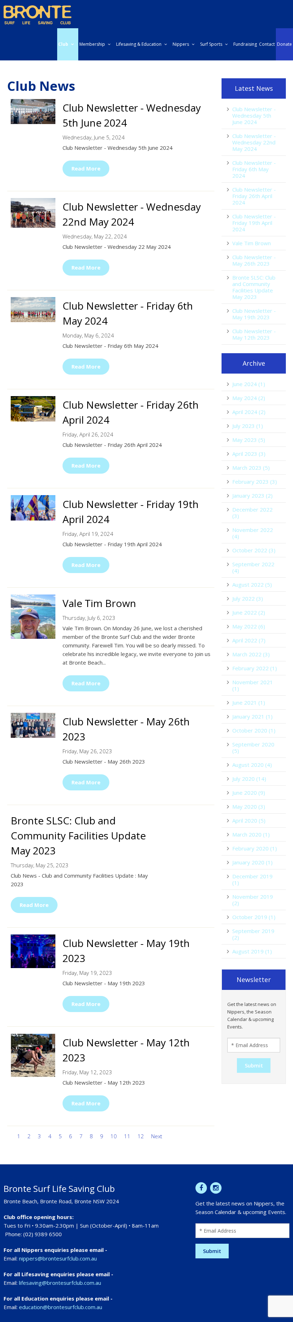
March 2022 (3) (251, 654)
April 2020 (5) (248, 820)
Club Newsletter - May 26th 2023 (254, 260)
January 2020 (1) (252, 862)
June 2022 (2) (248, 612)
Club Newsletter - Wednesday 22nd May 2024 (254, 142)
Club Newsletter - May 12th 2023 (254, 334)
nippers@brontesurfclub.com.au (58, 1258)
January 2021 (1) (252, 716)
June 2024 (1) (248, 384)
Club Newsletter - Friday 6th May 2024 (254, 169)
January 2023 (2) (252, 495)
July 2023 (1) (247, 425)
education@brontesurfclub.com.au (60, 1307)
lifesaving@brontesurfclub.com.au (60, 1282)
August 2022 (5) (252, 584)
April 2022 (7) (248, 640)
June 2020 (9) (248, 792)
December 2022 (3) (252, 512)
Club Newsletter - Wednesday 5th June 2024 (254, 115)
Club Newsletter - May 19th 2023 (254, 314)
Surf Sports (211, 44)
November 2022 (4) (252, 533)
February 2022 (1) (254, 668)
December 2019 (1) (252, 879)
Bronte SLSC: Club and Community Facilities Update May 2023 (253, 287)
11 (127, 1136)
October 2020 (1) (253, 730)
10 (113, 1136)
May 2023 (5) (248, 439)
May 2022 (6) (248, 626)
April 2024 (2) (248, 411)
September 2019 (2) (253, 934)
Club (63, 44)
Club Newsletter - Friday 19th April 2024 (254, 223)
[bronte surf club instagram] (216, 1188)
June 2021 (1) (248, 702)
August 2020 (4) (252, 764)
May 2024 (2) (248, 397)
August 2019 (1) (252, 951)
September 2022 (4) (253, 567)
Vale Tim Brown (251, 243)
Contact (267, 44)
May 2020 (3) (248, 806)
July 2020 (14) (249, 778)
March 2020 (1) (251, 834)
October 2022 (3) (253, 550)
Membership (92, 44)
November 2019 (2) (252, 900)
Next (156, 1136)
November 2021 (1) (252, 685)
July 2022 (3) (247, 598)
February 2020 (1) (254, 848)
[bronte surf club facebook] (201, 1188)
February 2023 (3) (254, 481)
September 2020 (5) (253, 747)
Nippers (181, 44)
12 (141, 1136)
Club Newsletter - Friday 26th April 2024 (254, 196)
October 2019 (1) (253, 917)
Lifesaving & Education (139, 44)
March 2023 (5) (251, 467)
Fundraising (245, 44)
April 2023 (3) (248, 453)
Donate (284, 44)
